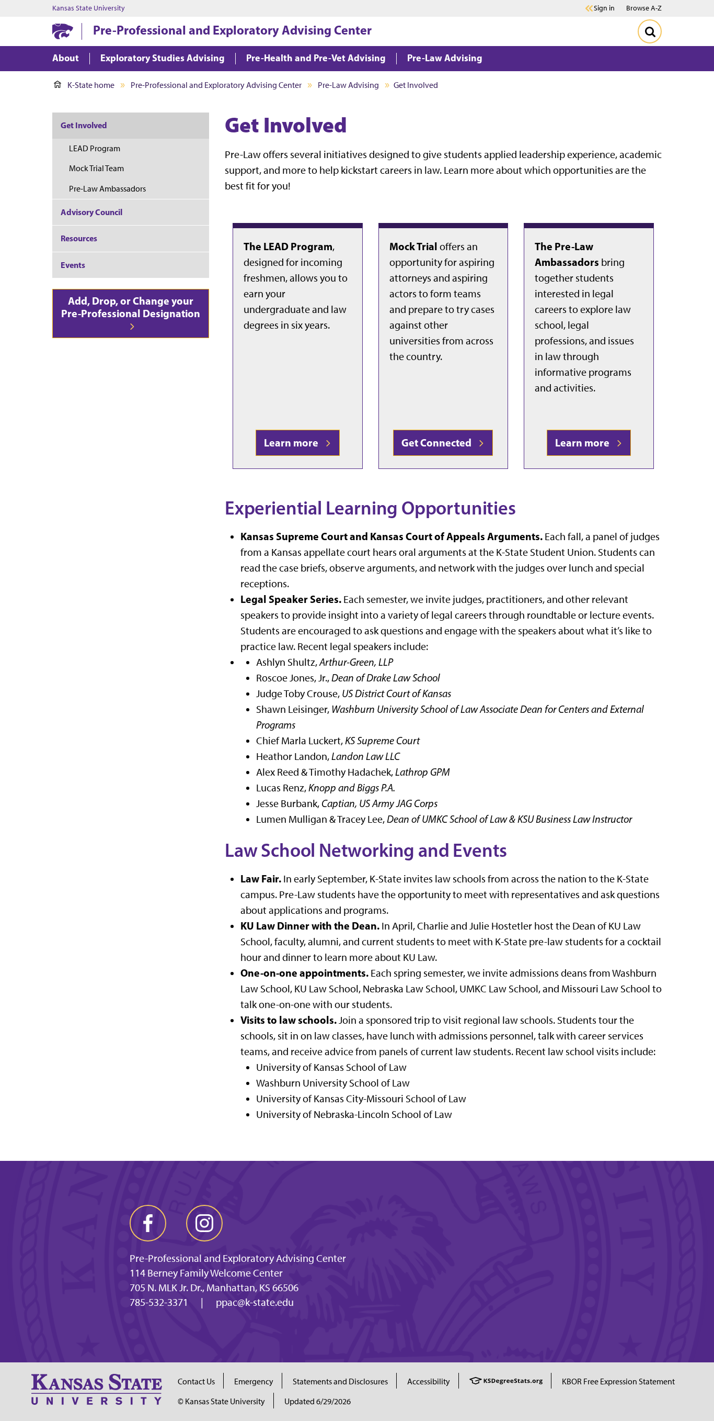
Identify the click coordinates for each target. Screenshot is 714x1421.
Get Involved (84, 125)
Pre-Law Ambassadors (107, 189)
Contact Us (196, 1381)
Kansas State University (88, 8)
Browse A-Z (644, 8)
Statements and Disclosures (340, 1381)
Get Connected (438, 442)
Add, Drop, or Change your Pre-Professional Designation (130, 307)
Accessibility (428, 1381)
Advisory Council (91, 212)
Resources (79, 238)
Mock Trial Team (96, 168)
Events (73, 265)
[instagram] (204, 1223)
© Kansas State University (221, 1401)
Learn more (293, 442)
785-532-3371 (159, 1302)
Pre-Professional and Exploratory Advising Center (232, 30)
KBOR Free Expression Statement (618, 1381)
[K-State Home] (62, 31)
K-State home (90, 85)
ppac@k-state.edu (255, 1302)
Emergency (253, 1381)
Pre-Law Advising (348, 85)
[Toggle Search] (650, 31)
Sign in (604, 8)
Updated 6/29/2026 (317, 1401)
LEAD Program (94, 148)
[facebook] (148, 1223)
